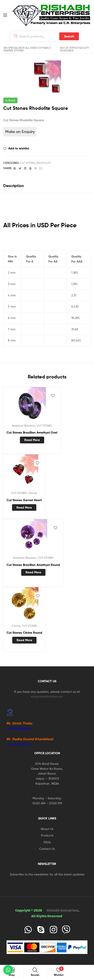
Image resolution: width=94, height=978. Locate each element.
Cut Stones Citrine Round (24, 633)
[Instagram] (53, 930)
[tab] (47, 185)
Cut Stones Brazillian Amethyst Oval (32, 432)
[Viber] (66, 930)
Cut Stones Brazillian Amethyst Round (33, 565)
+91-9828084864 (19, 728)
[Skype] (41, 930)
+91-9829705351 (19, 744)
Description (13, 185)
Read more (32, 440)
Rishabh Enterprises (62, 910)
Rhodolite (44, 162)
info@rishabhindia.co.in (47, 696)
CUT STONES (27, 162)
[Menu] (7, 14)
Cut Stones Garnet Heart (24, 500)
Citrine (16, 625)
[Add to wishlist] (53, 395)
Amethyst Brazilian (23, 425)
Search (69, 36)
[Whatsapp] (28, 930)
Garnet (32, 493)
